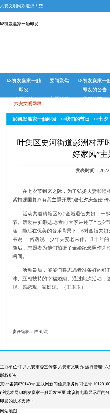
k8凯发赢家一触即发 (19, 24)
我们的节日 (77, 119)
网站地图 (8, 411)
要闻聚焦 (59, 80)
